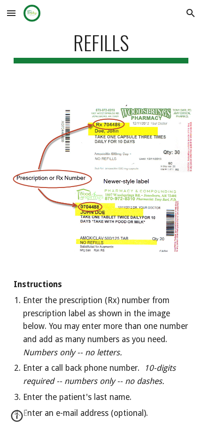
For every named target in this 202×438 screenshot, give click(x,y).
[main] (101, 46)
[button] (11, 13)
